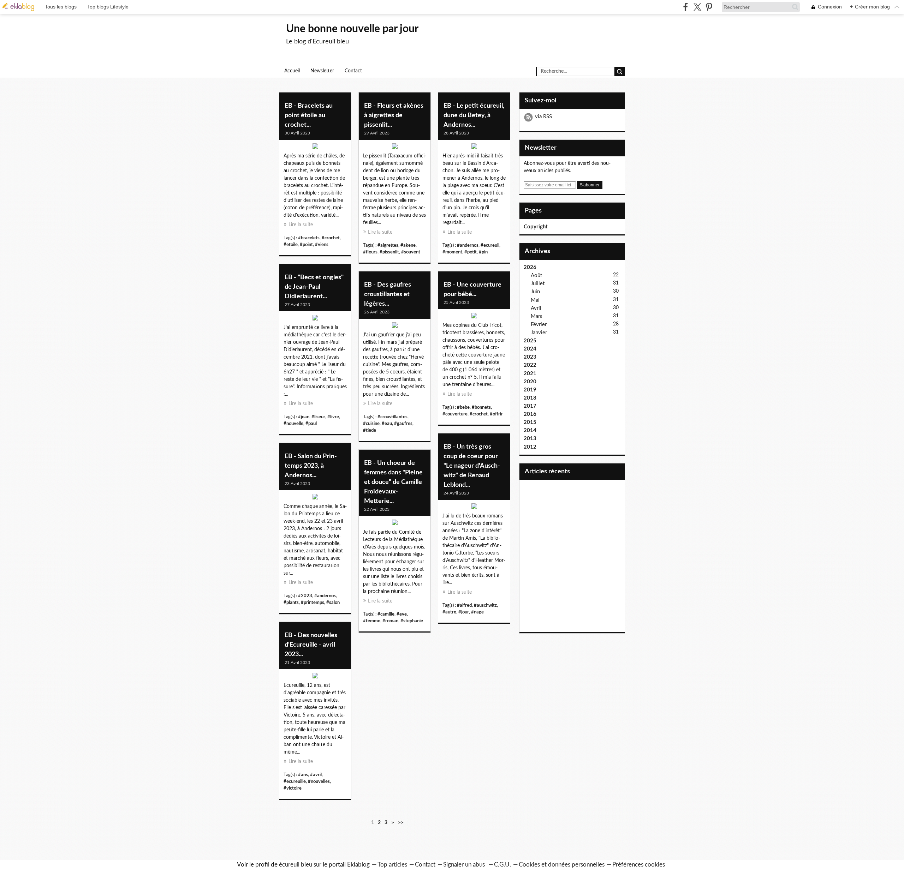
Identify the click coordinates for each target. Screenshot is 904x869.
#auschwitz (485, 605)
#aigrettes (387, 245)
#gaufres (403, 423)
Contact (353, 70)
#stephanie (411, 621)
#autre (449, 612)
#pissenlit (389, 252)
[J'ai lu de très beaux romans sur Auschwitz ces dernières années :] (474, 508)
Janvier (539, 332)
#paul (311, 423)
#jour (463, 612)
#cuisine (371, 423)
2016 (530, 414)
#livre (333, 417)
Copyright (536, 226)
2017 (530, 406)
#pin (483, 252)
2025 (530, 340)
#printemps (312, 602)
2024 (530, 349)
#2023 (305, 596)
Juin (535, 291)
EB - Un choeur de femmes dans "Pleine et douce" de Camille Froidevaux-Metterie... (393, 482)
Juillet (538, 283)
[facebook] (685, 7)
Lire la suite (301, 224)
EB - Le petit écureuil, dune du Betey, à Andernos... (474, 115)
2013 (530, 438)
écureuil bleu (295, 865)
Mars (536, 316)
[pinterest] (708, 7)
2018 (530, 398)
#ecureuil (490, 245)
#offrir (496, 414)
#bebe (463, 407)
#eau (387, 423)
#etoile (291, 244)
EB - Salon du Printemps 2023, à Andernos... (311, 466)
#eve (402, 614)
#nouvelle (293, 423)
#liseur (318, 417)
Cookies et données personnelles (562, 865)
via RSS (543, 116)
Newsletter (322, 70)
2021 (530, 373)
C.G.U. (502, 865)
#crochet (331, 238)
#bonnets (481, 407)
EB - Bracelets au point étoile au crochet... (309, 115)
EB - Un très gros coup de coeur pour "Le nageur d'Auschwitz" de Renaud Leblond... (472, 466)
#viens (321, 244)
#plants (291, 602)
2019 (530, 389)
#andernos (467, 245)
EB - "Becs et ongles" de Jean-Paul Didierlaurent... (314, 287)
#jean (303, 417)
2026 (530, 267)
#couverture (455, 414)
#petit (470, 252)
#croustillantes (392, 417)
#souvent (410, 252)
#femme (371, 621)
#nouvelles (319, 781)
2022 (530, 365)
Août (536, 275)
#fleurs (370, 252)
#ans (303, 775)
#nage (477, 612)
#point (306, 244)
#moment (452, 252)
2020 (530, 381)
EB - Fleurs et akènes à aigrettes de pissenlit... (393, 115)
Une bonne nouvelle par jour (352, 29)
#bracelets (309, 238)
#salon (333, 602)
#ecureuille (295, 781)
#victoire (293, 788)
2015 (530, 422)
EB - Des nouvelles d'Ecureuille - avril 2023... (311, 645)
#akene (408, 245)
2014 (530, 430)
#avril (316, 775)
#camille (385, 614)
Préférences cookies (638, 865)
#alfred (464, 605)
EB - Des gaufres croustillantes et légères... (387, 294)
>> (401, 822)
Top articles (392, 865)
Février (539, 324)
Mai (535, 300)
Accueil (292, 70)
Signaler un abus (464, 865)
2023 (530, 357)
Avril (536, 308)
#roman (390, 621)
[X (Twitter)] (697, 7)
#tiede (369, 430)
